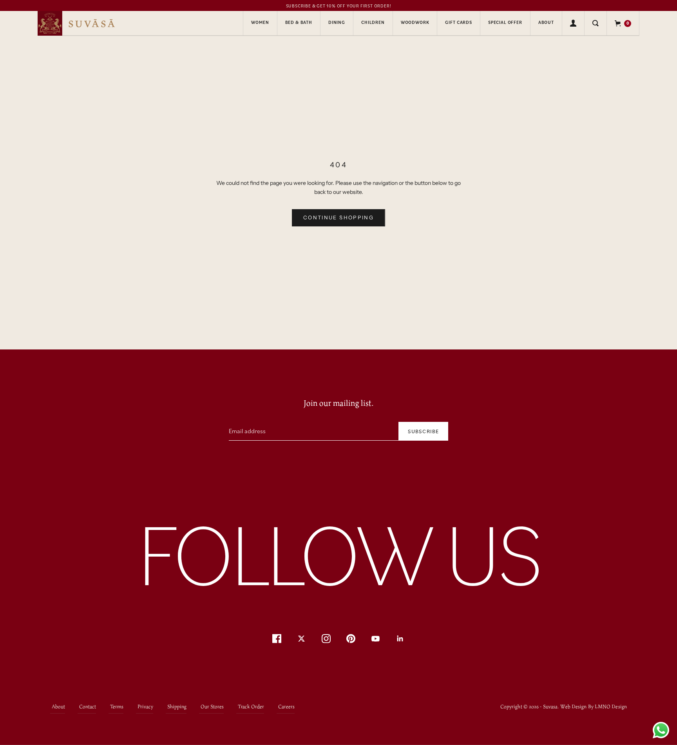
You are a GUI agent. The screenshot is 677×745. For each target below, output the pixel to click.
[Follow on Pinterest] (350, 638)
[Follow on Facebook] (276, 638)
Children (373, 22)
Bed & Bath (298, 22)
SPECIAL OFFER (505, 22)
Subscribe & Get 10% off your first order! (338, 6)
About (546, 22)
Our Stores (212, 706)
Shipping (176, 706)
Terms (116, 706)
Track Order (251, 706)
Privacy (145, 706)
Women (260, 22)
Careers (286, 706)
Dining (336, 22)
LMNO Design (611, 706)
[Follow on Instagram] (326, 638)
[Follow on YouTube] (375, 638)
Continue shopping (338, 217)
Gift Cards (458, 22)
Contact (87, 706)
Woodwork (415, 22)
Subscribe (423, 431)
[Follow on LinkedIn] (400, 638)
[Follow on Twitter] (301, 638)
